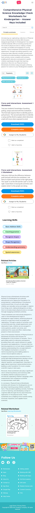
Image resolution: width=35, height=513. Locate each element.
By (3, 73)
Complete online (17, 129)
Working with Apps (25, 476)
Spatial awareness (12, 252)
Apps (4, 472)
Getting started (24, 469)
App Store (6, 486)
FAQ (21, 493)
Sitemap (5, 493)
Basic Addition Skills (13, 227)
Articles (9, 263)
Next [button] (32, 275)
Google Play (6, 489)
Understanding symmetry (15, 247)
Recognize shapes (12, 237)
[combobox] (10, 73)
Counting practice (12, 232)
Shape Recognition (13, 242)
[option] (17, 275)
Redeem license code (26, 486)
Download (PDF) (17, 124)
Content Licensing (25, 489)
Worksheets (6, 469)
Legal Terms (12, 505)
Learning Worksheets (14, 411)
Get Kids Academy (25, 479)
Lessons (22, 32)
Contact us (6, 482)
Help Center (6, 496)
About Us (6, 479)
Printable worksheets (9, 32)
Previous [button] (3, 275)
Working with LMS (25, 472)
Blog (4, 476)
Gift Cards (23, 482)
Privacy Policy (21, 505)
